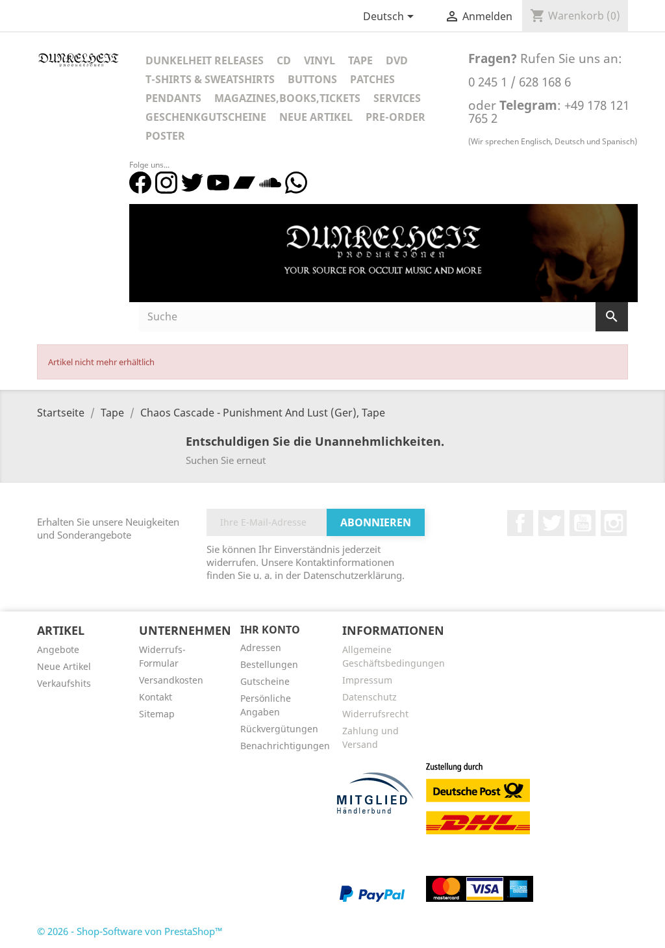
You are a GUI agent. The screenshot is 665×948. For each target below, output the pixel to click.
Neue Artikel (316, 117)
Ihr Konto (270, 629)
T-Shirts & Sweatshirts (210, 79)
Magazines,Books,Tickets (287, 98)
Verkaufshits (64, 683)
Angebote (58, 649)
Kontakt (155, 697)
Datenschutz (369, 697)
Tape (360, 60)
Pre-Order (395, 117)
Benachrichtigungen (285, 745)
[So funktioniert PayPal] (372, 893)
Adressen (260, 647)
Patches (372, 79)
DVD (397, 60)
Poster (165, 136)
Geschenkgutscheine (205, 117)
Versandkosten (171, 680)
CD (284, 60)
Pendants (173, 98)
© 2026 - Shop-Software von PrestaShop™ (130, 931)
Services (397, 98)
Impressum (367, 680)
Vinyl (319, 60)
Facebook (520, 523)
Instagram (614, 523)
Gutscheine (265, 681)
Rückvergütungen (279, 729)
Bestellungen (269, 664)
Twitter (551, 523)
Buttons (312, 79)
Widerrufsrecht (375, 714)
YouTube (583, 523)
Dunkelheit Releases (204, 60)
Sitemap (157, 714)
